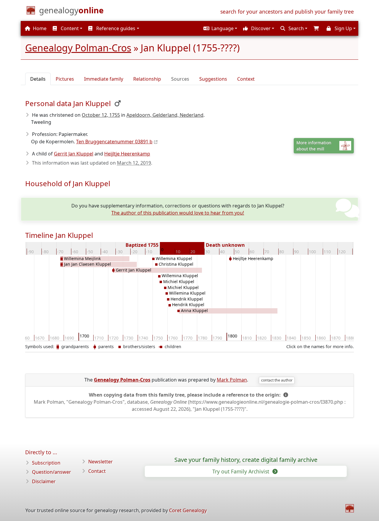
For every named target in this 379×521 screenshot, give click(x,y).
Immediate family (103, 79)
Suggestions (213, 79)
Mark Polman (232, 379)
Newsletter (100, 461)
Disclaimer (44, 481)
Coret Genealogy (188, 510)
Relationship (147, 79)
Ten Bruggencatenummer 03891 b (114, 141)
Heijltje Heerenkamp (127, 153)
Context (246, 79)
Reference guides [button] (115, 28)
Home (39, 28)
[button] (220, 28)
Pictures (65, 79)
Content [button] (69, 28)
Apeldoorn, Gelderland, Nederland (164, 115)
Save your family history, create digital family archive (245, 459)
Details (38, 79)
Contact (97, 471)
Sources (180, 79)
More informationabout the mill (313, 146)
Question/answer (51, 472)
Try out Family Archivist (241, 471)
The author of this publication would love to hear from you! (177, 213)
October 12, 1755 (101, 115)
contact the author (277, 380)
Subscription (46, 463)
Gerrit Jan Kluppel (73, 153)
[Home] (350, 508)
